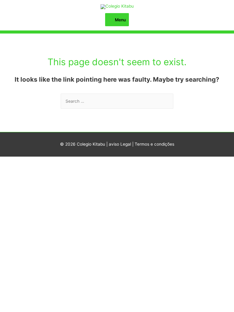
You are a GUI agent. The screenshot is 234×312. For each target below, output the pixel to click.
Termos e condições (154, 144)
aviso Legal (120, 144)
